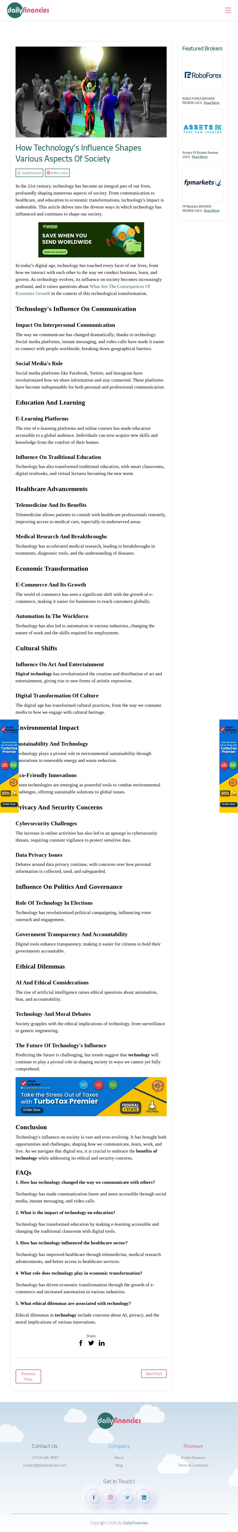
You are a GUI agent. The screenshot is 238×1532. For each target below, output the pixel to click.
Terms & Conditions (193, 1465)
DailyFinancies (135, 1523)
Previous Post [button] (28, 1376)
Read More (211, 102)
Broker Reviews (193, 1457)
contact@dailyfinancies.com (44, 1465)
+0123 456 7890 (44, 1457)
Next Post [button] (154, 1373)
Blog (119, 1465)
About (119, 1457)
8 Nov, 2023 (59, 172)
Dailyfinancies (31, 172)
